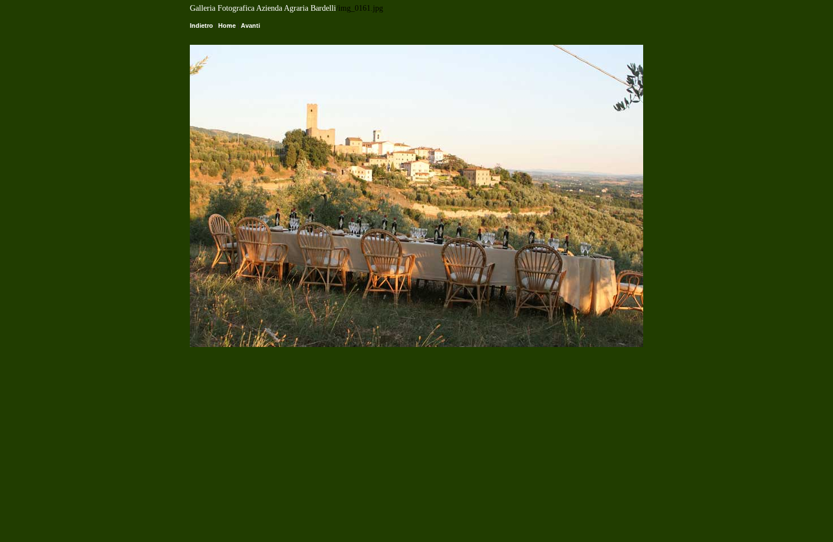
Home (227, 25)
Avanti (250, 25)
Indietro (201, 25)
